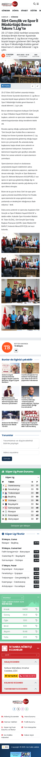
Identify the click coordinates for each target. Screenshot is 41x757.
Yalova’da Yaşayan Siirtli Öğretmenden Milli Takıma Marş (29, 425)
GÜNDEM (6, 11)
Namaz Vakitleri (10, 722)
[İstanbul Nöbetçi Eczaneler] (38, 648)
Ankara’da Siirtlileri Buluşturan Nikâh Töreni (10, 425)
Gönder (6, 458)
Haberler (4, 17)
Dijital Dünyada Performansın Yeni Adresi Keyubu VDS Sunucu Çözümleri (10, 400)
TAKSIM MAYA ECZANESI (15, 689)
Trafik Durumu (29, 722)
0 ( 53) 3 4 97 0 (29, 676)
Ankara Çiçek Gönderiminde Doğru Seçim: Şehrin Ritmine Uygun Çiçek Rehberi (10, 378)
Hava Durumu (29, 716)
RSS (6, 747)
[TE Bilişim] (7, 347)
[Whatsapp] (27, 709)
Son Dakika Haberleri (6, 736)
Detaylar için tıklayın (20, 525)
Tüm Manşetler (30, 727)
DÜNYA (15, 11)
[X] (18, 709)
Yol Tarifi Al (12, 676)
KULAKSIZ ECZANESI (13, 682)
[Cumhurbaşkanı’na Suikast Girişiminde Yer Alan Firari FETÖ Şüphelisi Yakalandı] (30, 368)
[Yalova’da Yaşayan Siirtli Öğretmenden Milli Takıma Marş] (30, 416)
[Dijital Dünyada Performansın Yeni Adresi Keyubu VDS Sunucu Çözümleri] (11, 391)
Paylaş (7, 86)
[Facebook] (14, 709)
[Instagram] (22, 709)
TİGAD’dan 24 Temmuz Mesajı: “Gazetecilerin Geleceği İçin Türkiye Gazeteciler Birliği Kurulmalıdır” (30, 402)
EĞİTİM (34, 11)
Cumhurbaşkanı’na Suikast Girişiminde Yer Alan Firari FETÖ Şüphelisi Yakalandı (29, 377)
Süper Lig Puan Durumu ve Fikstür (8, 728)
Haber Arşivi (29, 735)
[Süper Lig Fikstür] (38, 534)
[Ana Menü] (38, 4)
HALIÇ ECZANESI (11, 662)
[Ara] (34, 4)
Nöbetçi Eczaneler (11, 716)
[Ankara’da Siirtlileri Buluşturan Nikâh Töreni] (11, 416)
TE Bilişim (18, 346)
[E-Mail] (16, 350)
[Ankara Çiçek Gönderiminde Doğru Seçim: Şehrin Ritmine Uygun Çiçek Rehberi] (11, 368)
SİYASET (24, 11)
